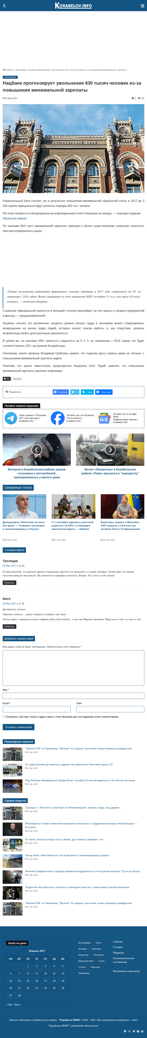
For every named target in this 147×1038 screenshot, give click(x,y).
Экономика (20, 70)
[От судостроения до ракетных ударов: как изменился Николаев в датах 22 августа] (12, 770)
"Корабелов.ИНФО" (70, 1020)
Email (7, 703)
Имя (6, 690)
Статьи (82, 967)
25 (54, 988)
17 (45, 980)
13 (10, 980)
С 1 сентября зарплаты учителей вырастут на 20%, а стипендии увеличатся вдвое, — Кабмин (72, 525)
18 (54, 980)
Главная (9, 70)
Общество (83, 955)
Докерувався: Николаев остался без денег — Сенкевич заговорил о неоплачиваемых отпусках (24, 525)
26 (63, 988)
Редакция (118, 952)
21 (19, 988)
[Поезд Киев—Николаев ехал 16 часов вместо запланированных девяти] (12, 861)
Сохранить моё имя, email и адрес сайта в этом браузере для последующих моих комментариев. (62, 716)
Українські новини (14, 218)
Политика (98, 955)
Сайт (79, 703)
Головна (118, 947)
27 (10, 995)
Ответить (9, 582)
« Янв (9, 1004)
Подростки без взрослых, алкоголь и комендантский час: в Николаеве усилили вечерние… (78, 887)
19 (63, 980)
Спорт (101, 961)
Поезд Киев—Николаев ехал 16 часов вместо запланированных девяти (67, 855)
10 (45, 973)
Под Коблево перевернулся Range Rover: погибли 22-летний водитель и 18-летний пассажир (80, 780)
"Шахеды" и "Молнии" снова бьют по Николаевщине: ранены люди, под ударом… (73, 807)
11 (54, 973)
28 (19, 995)
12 (63, 973)
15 (28, 980)
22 (28, 988)
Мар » (18, 1004)
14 (19, 980)
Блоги (99, 943)
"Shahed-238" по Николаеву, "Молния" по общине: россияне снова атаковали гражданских (78, 748)
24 (45, 988)
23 (36, 988)
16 (36, 980)
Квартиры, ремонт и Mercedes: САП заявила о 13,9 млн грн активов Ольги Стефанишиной (120, 525)
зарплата (17, 379)
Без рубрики (84, 943)
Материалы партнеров (126, 971)
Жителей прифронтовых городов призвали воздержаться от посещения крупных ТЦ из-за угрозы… (83, 871)
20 (10, 988)
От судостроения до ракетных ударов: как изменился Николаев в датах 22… (70, 764)
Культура (96, 949)
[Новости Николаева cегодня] (73, 6)
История (82, 949)
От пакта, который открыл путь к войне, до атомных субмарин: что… (65, 839)
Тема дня (95, 967)
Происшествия (85, 961)
